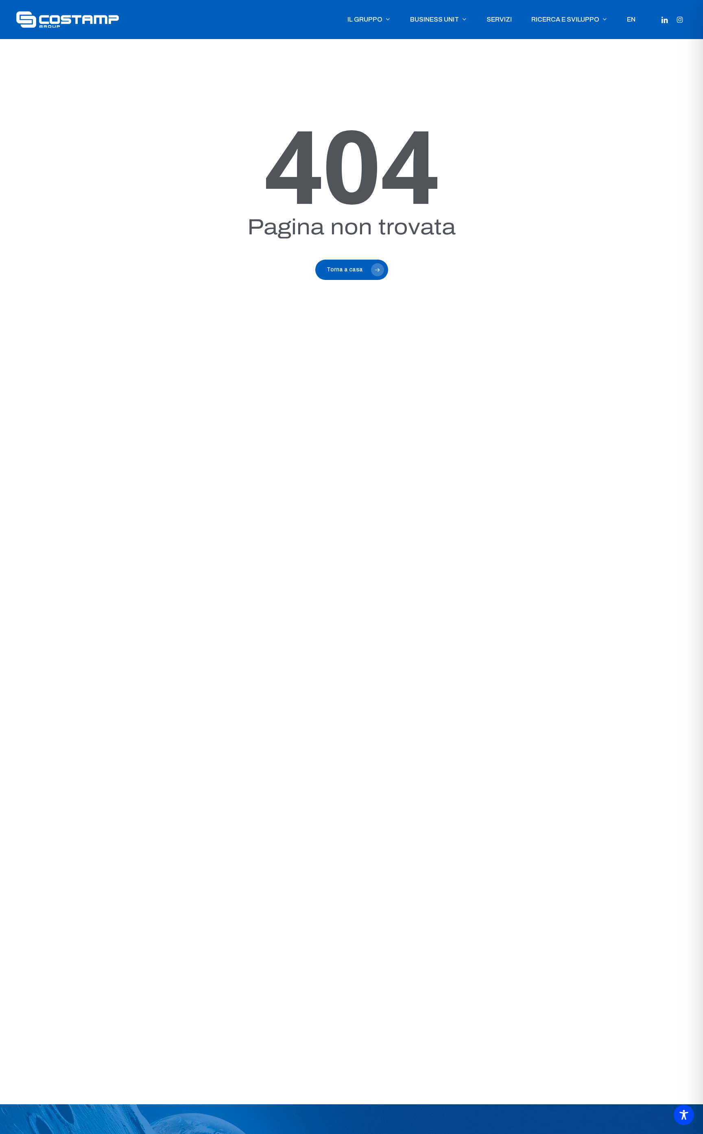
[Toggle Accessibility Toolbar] (684, 1115)
